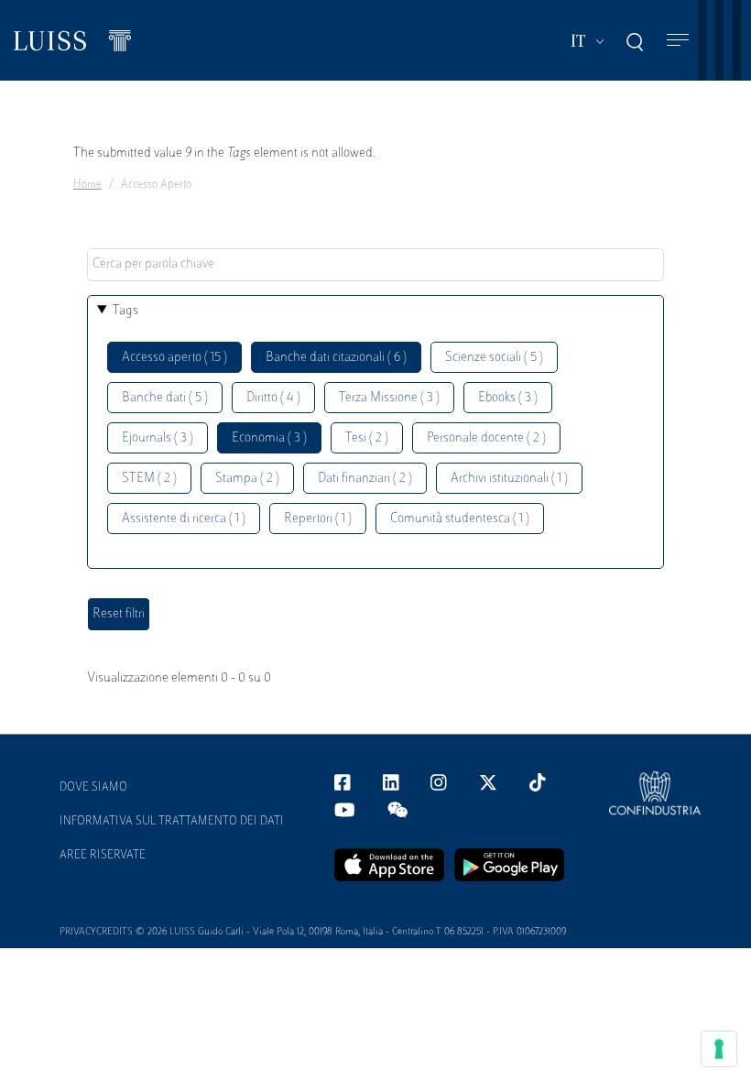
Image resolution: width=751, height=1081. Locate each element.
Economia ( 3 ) (269, 438)
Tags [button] (125, 311)
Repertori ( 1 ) (318, 519)
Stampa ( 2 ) (247, 479)
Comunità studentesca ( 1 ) (459, 519)
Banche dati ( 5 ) (165, 398)
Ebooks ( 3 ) (508, 398)
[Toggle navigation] (678, 41)
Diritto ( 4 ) (273, 398)
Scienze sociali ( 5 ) (494, 358)
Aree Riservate (103, 855)
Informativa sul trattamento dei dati (172, 821)
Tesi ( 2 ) (366, 438)
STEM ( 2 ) (149, 479)
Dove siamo (93, 787)
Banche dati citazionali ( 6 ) (336, 358)
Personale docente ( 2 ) (486, 438)
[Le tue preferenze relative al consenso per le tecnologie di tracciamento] (719, 1049)
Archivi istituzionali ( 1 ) (509, 479)
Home (87, 185)
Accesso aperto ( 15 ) (174, 358)
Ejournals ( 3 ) (157, 438)
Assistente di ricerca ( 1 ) (183, 519)
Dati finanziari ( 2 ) (365, 479)
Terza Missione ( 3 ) (389, 398)
